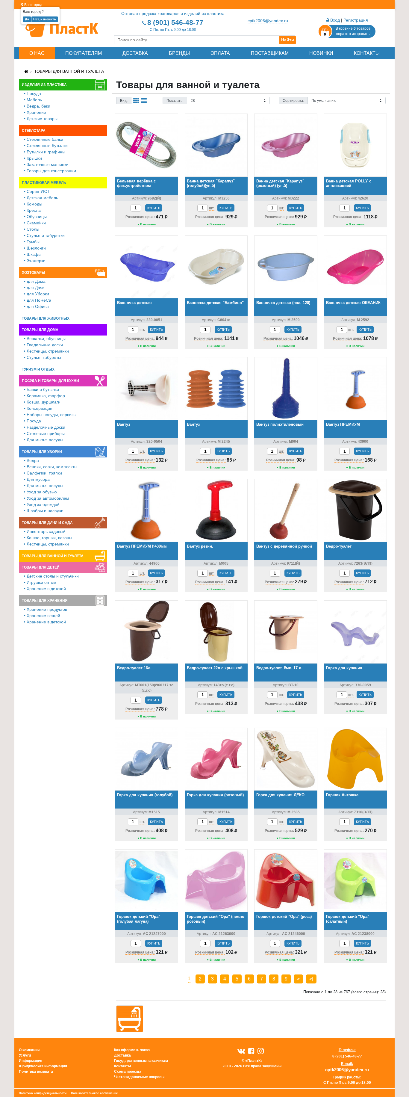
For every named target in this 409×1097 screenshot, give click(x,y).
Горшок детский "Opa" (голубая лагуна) (138, 919)
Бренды (179, 53)
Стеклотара (34, 131)
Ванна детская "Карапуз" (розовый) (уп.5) (280, 183)
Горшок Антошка (342, 795)
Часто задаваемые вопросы (139, 1077)
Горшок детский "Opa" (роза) (284, 916)
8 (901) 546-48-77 (175, 22)
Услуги (25, 1055)
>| (311, 978)
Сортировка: (293, 101)
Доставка (135, 53)
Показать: (174, 101)
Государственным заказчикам (141, 1061)
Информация (30, 1061)
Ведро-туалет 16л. (134, 668)
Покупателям (83, 53)
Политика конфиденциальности (42, 1093)
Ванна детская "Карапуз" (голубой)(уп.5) (211, 183)
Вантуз (123, 424)
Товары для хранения (45, 601)
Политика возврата (36, 1071)
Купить (153, 208)
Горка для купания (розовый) (215, 795)
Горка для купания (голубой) (144, 795)
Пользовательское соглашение (94, 1093)
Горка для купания (344, 668)
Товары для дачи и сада (47, 523)
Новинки (321, 53)
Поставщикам (270, 53)
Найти (287, 39)
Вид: (124, 101)
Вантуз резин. (200, 546)
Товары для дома (40, 330)
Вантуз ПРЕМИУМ (343, 424)
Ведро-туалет (339, 546)
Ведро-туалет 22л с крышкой (215, 668)
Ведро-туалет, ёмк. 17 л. (279, 668)
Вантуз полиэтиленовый (280, 424)
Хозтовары (33, 273)
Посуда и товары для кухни (50, 381)
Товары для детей (41, 567)
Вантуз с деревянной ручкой (284, 546)
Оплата (220, 53)
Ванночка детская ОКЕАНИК (353, 302)
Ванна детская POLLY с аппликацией (348, 183)
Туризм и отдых (38, 369)
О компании (29, 1050)
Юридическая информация (43, 1066)
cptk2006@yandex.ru (268, 20)
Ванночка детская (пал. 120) (283, 302)
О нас (37, 53)
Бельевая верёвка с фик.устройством (136, 183)
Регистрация (355, 20)
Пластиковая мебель (44, 183)
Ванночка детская (134, 302)
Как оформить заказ (132, 1050)
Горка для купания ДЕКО (280, 795)
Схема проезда (127, 1071)
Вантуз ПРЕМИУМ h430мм (142, 546)
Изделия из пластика (44, 85)
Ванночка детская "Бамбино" (215, 302)
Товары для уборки (42, 452)
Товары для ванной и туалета (69, 71)
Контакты (367, 53)
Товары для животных (45, 318)
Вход (334, 20)
